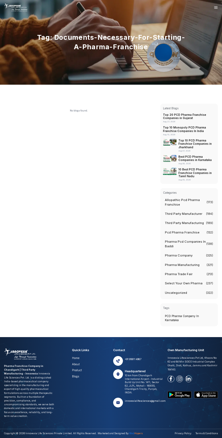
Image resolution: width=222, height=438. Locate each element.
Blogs (75, 376)
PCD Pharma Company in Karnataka (182, 318)
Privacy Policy (183, 433)
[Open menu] (216, 7)
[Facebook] (171, 379)
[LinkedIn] (188, 379)
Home (75, 358)
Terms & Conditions (206, 433)
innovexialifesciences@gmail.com (145, 401)
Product (77, 370)
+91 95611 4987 (133, 359)
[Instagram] (179, 379)
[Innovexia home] (16, 7)
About (76, 364)
